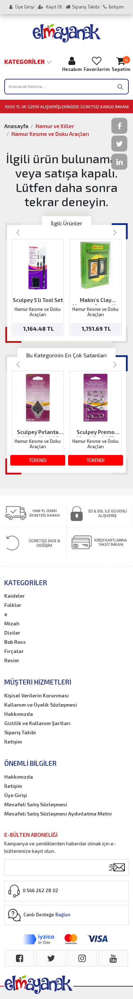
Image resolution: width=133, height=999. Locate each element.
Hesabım (72, 69)
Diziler (12, 633)
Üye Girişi (24, 7)
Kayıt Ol (53, 7)
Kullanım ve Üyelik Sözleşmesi (40, 705)
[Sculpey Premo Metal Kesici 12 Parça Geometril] (96, 398)
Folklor (12, 605)
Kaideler (14, 596)
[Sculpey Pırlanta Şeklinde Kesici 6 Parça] (38, 398)
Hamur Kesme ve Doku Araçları (50, 134)
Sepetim (121, 64)
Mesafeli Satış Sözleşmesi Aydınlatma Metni (58, 814)
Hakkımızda (18, 714)
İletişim (116, 7)
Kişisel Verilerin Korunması (36, 695)
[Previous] (18, 232)
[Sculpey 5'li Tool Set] (38, 266)
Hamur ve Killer (54, 126)
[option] (38, 287)
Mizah (12, 623)
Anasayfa (16, 126)
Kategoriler (25, 61)
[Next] (115, 232)
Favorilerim (97, 69)
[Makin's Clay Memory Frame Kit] (96, 266)
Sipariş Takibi (86, 7)
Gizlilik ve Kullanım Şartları (37, 723)
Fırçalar (14, 651)
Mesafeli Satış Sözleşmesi (35, 804)
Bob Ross (15, 642)
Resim (11, 660)
